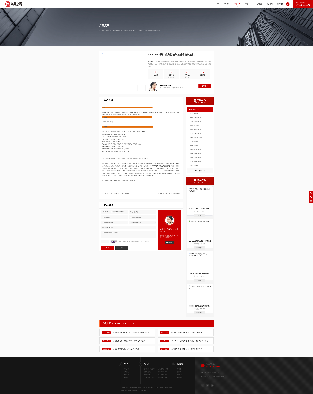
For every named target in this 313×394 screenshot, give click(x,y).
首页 (217, 4)
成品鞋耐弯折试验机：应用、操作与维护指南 (129, 341)
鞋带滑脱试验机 (194, 113)
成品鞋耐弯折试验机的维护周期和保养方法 (186, 349)
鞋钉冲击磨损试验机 (195, 133)
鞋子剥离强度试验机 (195, 161)
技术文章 (259, 4)
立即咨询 (205, 86)
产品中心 (237, 4)
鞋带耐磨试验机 (194, 141)
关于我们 (227, 4)
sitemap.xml (142, 390)
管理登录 (135, 390)
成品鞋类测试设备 (117, 30)
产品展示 (108, 30)
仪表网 (129, 390)
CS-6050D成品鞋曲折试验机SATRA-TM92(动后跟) (200, 273)
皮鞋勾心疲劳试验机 (195, 117)
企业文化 (126, 372)
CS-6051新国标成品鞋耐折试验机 (200, 241)
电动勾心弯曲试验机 (195, 121)
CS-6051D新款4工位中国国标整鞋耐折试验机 (200, 209)
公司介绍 (126, 369)
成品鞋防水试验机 (195, 125)
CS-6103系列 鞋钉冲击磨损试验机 (170, 194)
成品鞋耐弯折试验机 (129, 30)
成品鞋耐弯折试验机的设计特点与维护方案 (186, 332)
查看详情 (199, 215)
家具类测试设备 (162, 375)
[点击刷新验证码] (114, 241)
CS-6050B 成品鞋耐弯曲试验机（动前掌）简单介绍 (189, 341)
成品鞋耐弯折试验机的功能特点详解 (126, 349)
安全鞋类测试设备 (149, 377)
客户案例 (270, 4)
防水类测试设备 (148, 372)
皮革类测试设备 (162, 372)
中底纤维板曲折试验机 (196, 137)
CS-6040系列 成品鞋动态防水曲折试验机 (119, 194)
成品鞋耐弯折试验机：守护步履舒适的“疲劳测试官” (131, 332)
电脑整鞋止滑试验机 (195, 157)
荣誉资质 (126, 375)
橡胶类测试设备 (148, 375)
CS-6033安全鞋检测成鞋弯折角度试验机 (200, 306)
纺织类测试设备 (162, 377)
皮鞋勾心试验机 (194, 145)
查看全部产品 (199, 171)
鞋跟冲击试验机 (194, 165)
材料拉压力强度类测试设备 (151, 369)
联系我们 (280, 4)
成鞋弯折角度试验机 (195, 153)
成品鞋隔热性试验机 (195, 149)
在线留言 (180, 375)
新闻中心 (248, 4)
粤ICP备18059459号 (166, 387)
